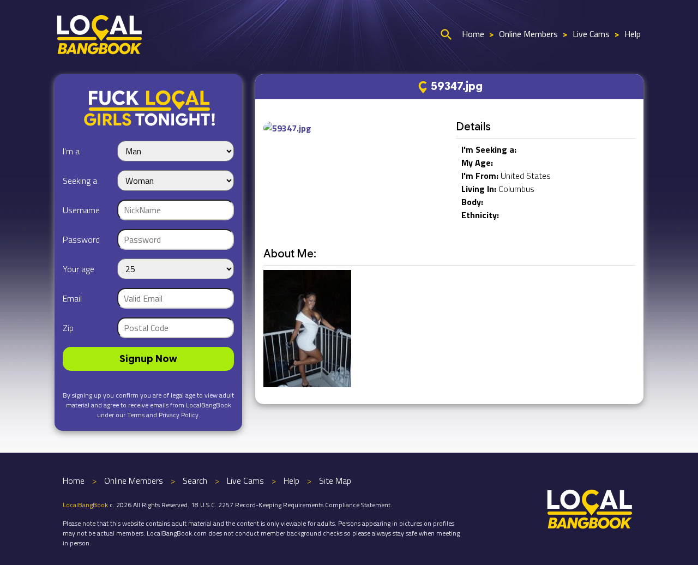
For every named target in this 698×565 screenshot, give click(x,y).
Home (473, 33)
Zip (68, 327)
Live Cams (591, 33)
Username (81, 210)
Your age (78, 268)
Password (81, 239)
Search (195, 480)
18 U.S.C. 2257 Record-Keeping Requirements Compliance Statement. (291, 505)
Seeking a (80, 180)
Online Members (528, 33)
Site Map (335, 480)
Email (72, 298)
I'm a (71, 151)
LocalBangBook (85, 505)
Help (632, 33)
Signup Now (148, 359)
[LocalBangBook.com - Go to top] (590, 507)
